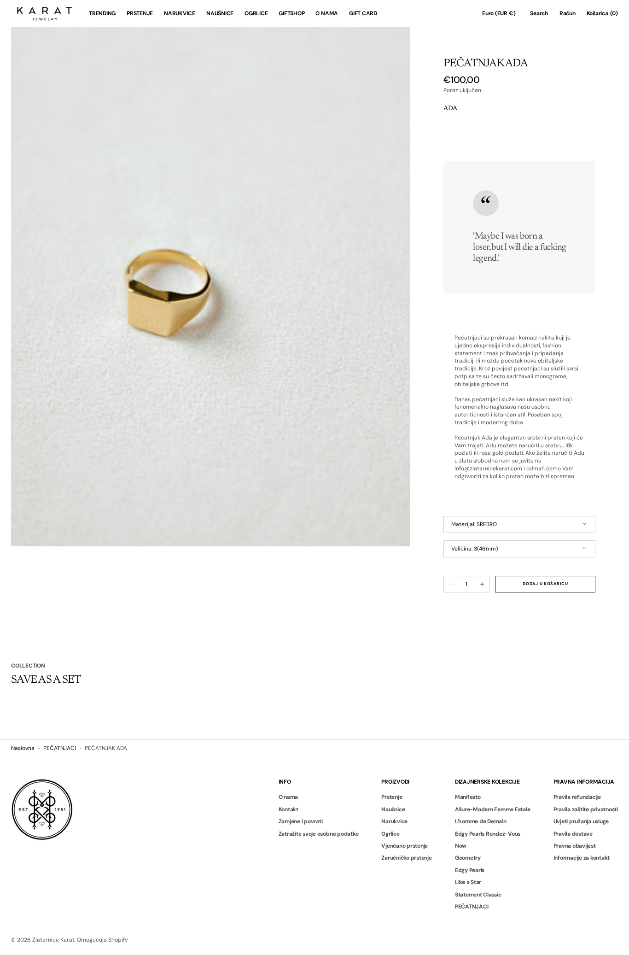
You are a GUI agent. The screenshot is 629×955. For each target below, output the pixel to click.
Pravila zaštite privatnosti (585, 809)
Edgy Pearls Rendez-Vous (487, 834)
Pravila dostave (573, 834)
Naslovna (23, 748)
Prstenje (391, 797)
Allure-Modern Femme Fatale (492, 809)
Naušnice (393, 809)
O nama (288, 797)
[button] (498, 13)
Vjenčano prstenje (404, 846)
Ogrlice (390, 834)
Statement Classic (478, 894)
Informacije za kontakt (581, 857)
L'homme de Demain (481, 821)
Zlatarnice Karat (53, 939)
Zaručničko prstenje (406, 857)
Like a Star (468, 882)
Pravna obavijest (574, 846)
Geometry (468, 857)
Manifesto (468, 797)
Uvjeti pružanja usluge (581, 821)
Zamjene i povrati (301, 821)
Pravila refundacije (577, 797)
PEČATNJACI (59, 748)
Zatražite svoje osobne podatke (319, 834)
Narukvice (394, 821)
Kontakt (288, 809)
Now (460, 846)
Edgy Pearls (469, 870)
